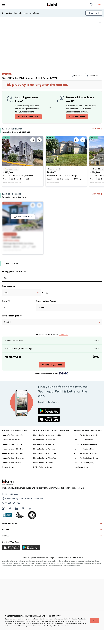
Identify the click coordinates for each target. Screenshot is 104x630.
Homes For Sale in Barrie (11, 462)
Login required (24, 217)
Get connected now (28, 117)
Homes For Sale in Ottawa (12, 453)
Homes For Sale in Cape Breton (86, 458)
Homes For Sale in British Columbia (47, 435)
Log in (99, 4)
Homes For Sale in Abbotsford (45, 453)
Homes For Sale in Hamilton (12, 449)
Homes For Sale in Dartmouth (85, 453)
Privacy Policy (78, 558)
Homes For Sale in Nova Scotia (86, 435)
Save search (95, 13)
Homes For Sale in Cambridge (85, 444)
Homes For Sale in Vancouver (44, 440)
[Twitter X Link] (3, 509)
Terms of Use (64, 626)
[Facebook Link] (10, 509)
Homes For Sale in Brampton (13, 458)
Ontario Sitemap (8, 467)
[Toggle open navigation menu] (3, 4)
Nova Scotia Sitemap (82, 467)
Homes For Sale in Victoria (43, 444)
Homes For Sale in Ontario (12, 435)
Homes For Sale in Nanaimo (44, 462)
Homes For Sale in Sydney (84, 462)
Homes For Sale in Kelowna (44, 449)
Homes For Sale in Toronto (12, 444)
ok (94, 620)
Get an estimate (77, 117)
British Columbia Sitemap (43, 467)
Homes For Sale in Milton (83, 440)
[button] (52, 494)
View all (96, 129)
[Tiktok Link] (29, 509)
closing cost (63, 334)
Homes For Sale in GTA (11, 440)
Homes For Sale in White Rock (45, 458)
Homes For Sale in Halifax (83, 449)
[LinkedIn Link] (16, 509)
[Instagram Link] (23, 509)
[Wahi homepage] (52, 4)
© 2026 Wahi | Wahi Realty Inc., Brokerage (37, 558)
